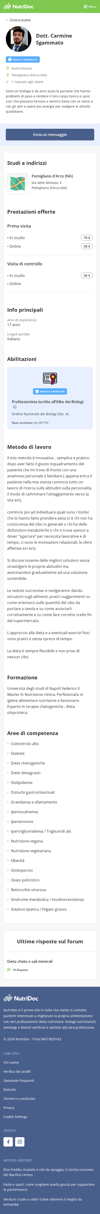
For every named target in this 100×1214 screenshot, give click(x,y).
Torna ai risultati (20, 20)
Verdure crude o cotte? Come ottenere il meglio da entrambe (42, 1202)
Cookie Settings (15, 1116)
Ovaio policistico (25, 880)
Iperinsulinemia (24, 811)
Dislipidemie (22, 782)
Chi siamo (11, 1062)
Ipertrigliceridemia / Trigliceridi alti (41, 831)
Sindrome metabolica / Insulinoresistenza (47, 899)
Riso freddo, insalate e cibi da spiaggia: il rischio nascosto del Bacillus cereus (48, 1172)
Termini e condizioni (19, 1098)
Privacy (8, 1107)
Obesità (17, 860)
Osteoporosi (22, 870)
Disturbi (9, 1089)
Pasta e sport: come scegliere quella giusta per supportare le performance (49, 1187)
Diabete (18, 753)
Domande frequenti (18, 1080)
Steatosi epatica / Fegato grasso (39, 909)
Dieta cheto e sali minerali (30, 961)
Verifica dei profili (17, 1071)
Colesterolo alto (25, 743)
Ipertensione (22, 821)
